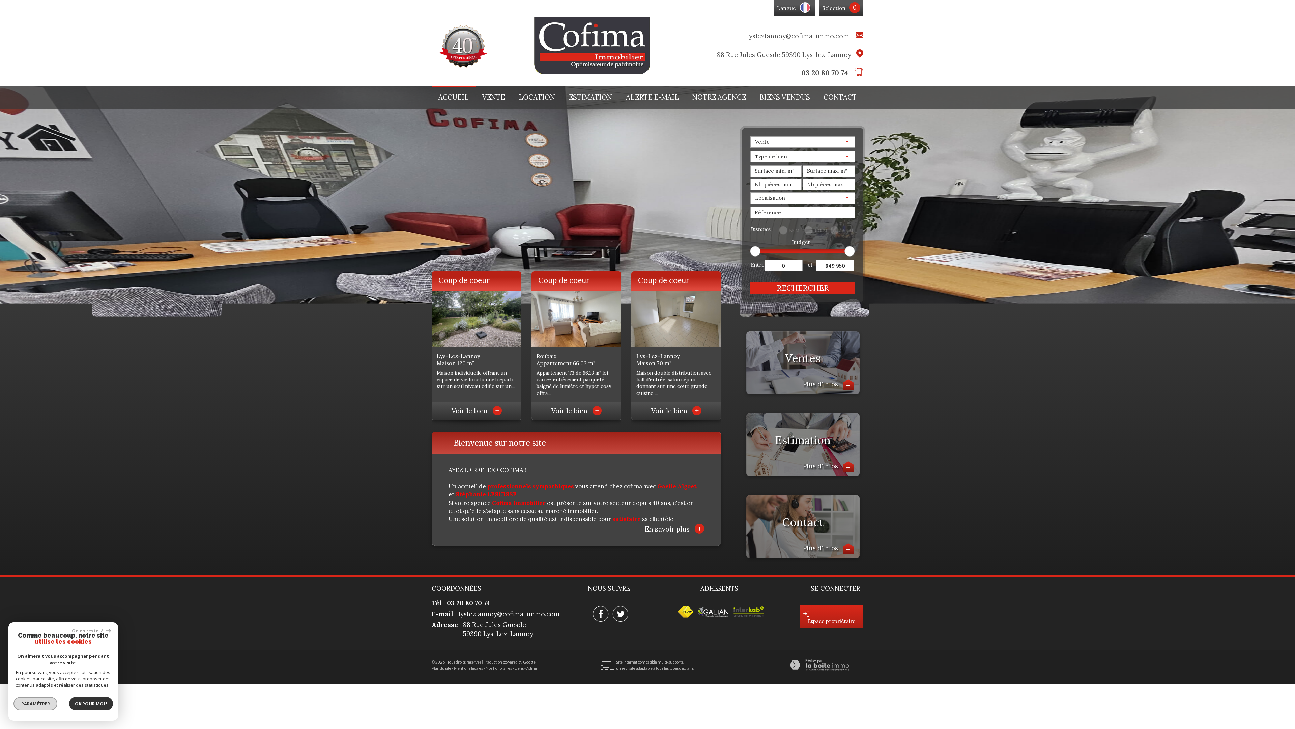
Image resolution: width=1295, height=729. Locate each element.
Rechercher (803, 288)
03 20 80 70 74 (824, 72)
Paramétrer (35, 704)
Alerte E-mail (652, 97)
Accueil (453, 97)
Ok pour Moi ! (91, 704)
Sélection (833, 8)
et (810, 265)
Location (537, 97)
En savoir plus (672, 529)
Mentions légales (468, 668)
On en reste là (88, 631)
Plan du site (441, 668)
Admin (532, 668)
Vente (493, 97)
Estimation (590, 97)
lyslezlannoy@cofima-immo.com (798, 36)
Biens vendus (785, 97)
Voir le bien (475, 411)
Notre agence (719, 97)
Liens (519, 668)
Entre (757, 265)
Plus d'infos (827, 383)
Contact (840, 97)
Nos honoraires (499, 668)
